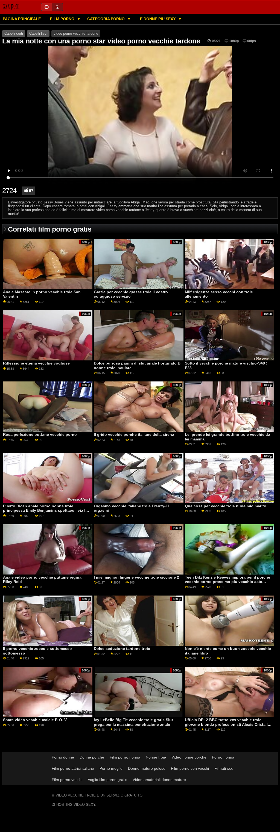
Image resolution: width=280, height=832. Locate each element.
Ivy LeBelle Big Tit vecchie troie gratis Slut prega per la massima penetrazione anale (133, 722)
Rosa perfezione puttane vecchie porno (40, 434)
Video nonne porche (188, 757)
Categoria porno (106, 19)
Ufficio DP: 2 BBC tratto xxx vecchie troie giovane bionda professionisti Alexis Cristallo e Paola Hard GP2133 (227, 724)
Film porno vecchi (67, 779)
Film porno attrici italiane (73, 768)
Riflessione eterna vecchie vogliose (36, 363)
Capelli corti (13, 33)
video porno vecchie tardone (76, 33)
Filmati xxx (223, 768)
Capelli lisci (38, 33)
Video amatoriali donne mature (159, 779)
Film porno (62, 19)
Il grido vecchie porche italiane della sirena (134, 434)
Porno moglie (111, 768)
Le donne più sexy (157, 19)
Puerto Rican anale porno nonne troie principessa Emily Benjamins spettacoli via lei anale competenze (46, 510)
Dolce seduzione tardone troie (122, 648)
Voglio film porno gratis (107, 779)
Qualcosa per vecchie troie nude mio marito (225, 506)
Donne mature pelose (146, 768)
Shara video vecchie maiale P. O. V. (35, 720)
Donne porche (92, 757)
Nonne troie (156, 757)
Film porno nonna (125, 757)
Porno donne (63, 757)
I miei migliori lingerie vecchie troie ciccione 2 (136, 577)
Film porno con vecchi (190, 768)
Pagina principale (22, 19)
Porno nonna (223, 757)
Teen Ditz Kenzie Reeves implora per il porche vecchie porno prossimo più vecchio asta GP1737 (227, 581)
